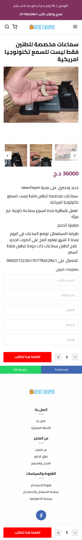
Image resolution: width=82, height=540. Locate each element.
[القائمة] (75, 26)
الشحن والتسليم (41, 463)
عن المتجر (41, 450)
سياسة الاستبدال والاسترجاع (41, 492)
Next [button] (7, 155)
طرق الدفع (41, 456)
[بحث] (6, 26)
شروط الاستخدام (41, 485)
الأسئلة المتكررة (41, 428)
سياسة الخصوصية (41, 498)
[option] (41, 95)
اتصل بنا (41, 421)
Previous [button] (74, 155)
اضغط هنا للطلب (27, 356)
